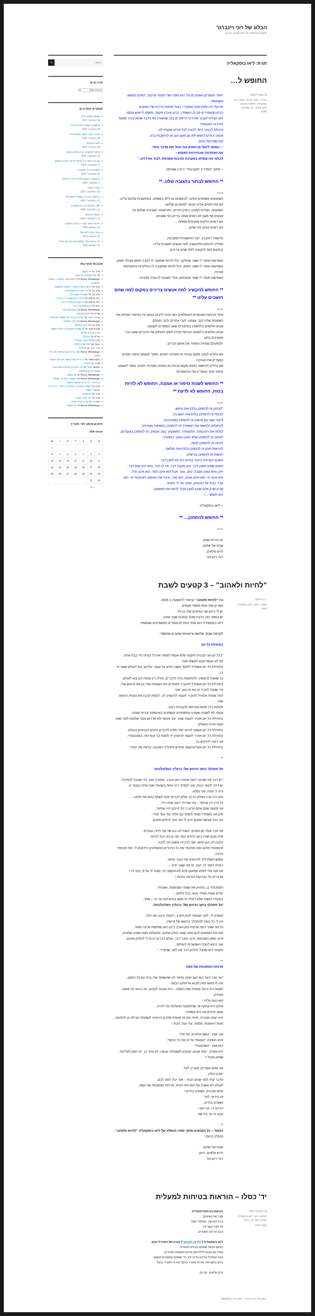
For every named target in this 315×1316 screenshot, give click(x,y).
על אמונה (71, 374)
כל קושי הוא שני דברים (73, 302)
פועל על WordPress (231, 1298)
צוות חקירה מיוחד (79, 401)
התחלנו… (85, 336)
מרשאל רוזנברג (248, 103)
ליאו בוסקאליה (245, 604)
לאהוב (264, 604)
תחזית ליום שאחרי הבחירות (70, 298)
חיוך (256, 1216)
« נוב (92, 487)
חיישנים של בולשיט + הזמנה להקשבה (72, 286)
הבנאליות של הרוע (82, 306)
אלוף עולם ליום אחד (90, 232)
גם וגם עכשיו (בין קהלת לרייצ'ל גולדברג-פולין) (77, 161)
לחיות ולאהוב (192, 1241)
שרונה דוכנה (94, 317)
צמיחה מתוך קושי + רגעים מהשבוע (82, 223)
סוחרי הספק (94, 187)
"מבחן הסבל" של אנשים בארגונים (67, 317)
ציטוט (258, 107)
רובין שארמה (248, 107)
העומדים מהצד (92, 214)
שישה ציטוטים (93, 143)
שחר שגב (95, 348)
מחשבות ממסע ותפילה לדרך (85, 125)
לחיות (256, 604)
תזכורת (87, 363)
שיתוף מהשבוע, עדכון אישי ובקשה (83, 152)
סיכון (264, 107)
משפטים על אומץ (83, 275)
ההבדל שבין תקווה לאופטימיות (85, 134)
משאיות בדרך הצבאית (89, 170)
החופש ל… (249, 80)
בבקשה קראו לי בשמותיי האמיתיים (82, 196)
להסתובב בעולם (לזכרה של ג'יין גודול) (81, 179)
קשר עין (255, 1220)
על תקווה (86, 271)
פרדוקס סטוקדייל (82, 340)
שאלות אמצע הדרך (90, 116)
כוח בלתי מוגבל (83, 397)
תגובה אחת (261, 1225)
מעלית (263, 1220)
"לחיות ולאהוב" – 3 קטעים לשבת (212, 585)
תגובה (264, 111)
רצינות (247, 1220)
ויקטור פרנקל (252, 100)
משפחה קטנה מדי (79, 294)
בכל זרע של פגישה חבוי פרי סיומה (67, 359)
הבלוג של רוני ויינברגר (241, 27)
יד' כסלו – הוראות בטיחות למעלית (211, 1197)
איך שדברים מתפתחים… (75, 290)
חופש (242, 100)
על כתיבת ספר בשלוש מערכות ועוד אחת (79, 241)
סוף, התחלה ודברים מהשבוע (85, 205)
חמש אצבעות (69, 309)
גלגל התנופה (69, 321)
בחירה (263, 100)
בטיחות (263, 1216)
